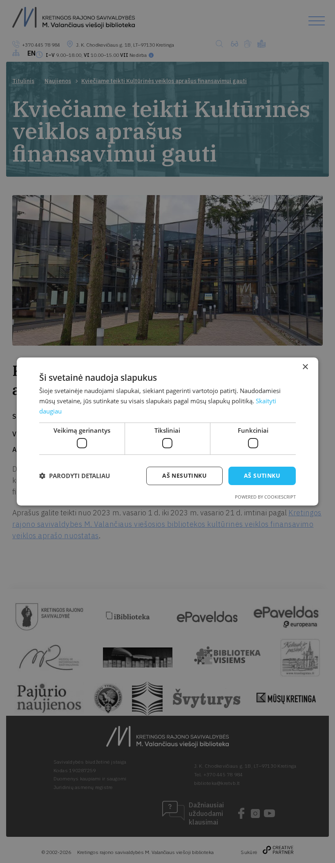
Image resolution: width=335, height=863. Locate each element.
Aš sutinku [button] (262, 475)
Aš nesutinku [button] (184, 475)
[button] (74, 476)
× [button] (305, 367)
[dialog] (167, 431)
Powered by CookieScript (265, 497)
